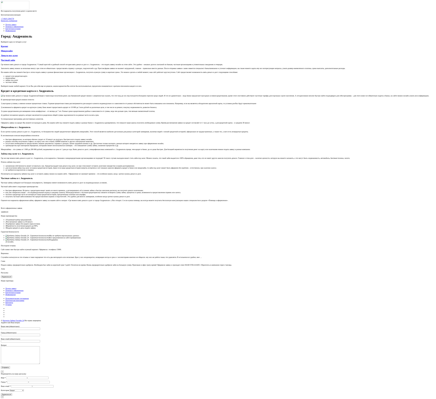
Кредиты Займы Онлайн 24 (13, 320)
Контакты (9, 303)
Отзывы (8, 305)
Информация (10, 31)
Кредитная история (12, 29)
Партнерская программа (14, 300)
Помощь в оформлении (14, 27)
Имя (3, 378)
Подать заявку (10, 25)
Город (4, 382)
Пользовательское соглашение (17, 298)
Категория (5, 390)
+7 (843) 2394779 (7, 19)
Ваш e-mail (6, 386)
